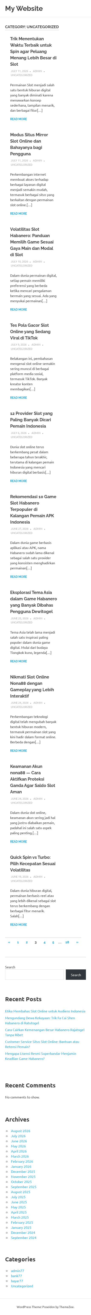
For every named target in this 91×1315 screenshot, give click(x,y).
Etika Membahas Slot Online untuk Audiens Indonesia (45, 1011)
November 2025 (23, 1176)
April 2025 (19, 1212)
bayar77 (17, 1281)
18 (67, 942)
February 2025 (22, 1222)
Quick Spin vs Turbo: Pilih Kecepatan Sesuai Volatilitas (32, 864)
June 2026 (19, 1141)
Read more (18, 119)
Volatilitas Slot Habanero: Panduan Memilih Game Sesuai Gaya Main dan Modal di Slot (32, 242)
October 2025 (21, 1181)
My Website (24, 8)
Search (10, 967)
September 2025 (23, 1186)
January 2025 (21, 1227)
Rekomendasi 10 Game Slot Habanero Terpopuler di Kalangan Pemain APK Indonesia (33, 509)
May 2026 (18, 1146)
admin (37, 71)
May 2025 (18, 1207)
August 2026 (20, 1131)
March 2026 (20, 1156)
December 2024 (23, 1232)
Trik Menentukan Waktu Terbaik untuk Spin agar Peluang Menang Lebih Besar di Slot (33, 51)
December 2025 (23, 1171)
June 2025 (19, 1202)
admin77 (17, 1270)
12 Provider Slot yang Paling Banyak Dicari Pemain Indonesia (31, 420)
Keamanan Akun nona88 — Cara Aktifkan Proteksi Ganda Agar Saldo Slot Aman (32, 779)
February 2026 (22, 1161)
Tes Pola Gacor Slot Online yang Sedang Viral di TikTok (30, 332)
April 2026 (19, 1151)
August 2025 (20, 1192)
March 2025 (20, 1217)
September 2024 (23, 1237)
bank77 (16, 1275)
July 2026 (18, 1136)
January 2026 (21, 1166)
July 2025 (18, 1197)
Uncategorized (21, 75)
